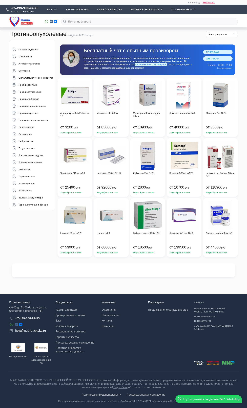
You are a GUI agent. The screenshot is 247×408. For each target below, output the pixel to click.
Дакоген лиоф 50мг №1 (182, 113)
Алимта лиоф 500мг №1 (219, 233)
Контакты (107, 320)
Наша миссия (110, 315)
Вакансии (108, 326)
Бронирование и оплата (146, 9)
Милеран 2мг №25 (216, 113)
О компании (109, 309)
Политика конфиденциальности (101, 394)
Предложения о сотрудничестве (168, 309)
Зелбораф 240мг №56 (72, 173)
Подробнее (120, 387)
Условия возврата (183, 9)
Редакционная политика (70, 331)
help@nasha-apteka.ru (30, 330)
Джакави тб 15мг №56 (181, 233)
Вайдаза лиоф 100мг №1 (147, 233)
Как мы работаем (77, 9)
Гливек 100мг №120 (71, 233)
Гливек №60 (103, 233)
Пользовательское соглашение (74, 342)
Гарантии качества (109, 9)
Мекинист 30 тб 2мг (107, 113)
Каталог (52, 9)
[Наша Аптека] (24, 21)
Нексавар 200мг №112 (109, 173)
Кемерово (209, 2)
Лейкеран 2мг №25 (143, 173)
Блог (58, 320)
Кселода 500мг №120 (181, 173)
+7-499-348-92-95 (24, 8)
